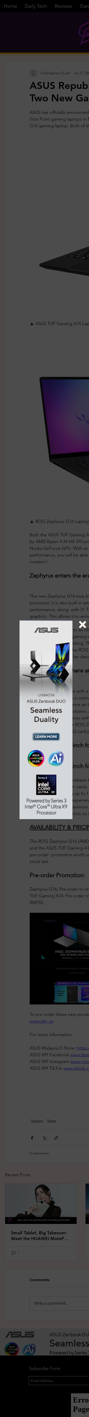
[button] (82, 624)
